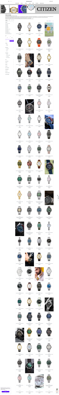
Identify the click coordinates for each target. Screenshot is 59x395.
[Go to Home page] (29, 1)
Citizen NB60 (6, 26)
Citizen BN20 (6, 25)
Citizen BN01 (6, 24)
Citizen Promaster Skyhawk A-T (8, 33)
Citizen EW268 (6, 27)
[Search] (8, 1)
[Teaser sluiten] (57, 195)
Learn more (4, 389)
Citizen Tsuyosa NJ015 (7, 23)
